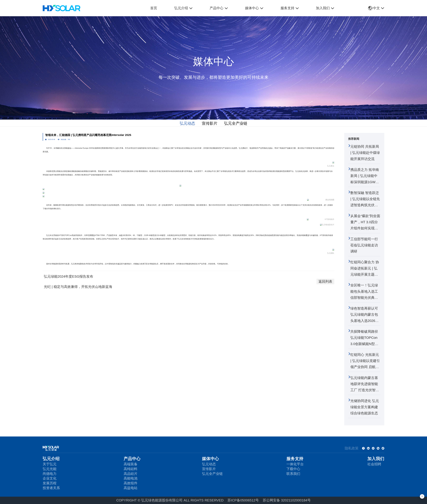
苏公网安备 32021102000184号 (287, 500)
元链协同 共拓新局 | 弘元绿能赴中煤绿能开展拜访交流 (365, 153)
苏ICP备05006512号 (243, 500)
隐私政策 (352, 448)
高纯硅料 (130, 469)
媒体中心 (210, 458)
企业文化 (49, 478)
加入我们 (375, 458)
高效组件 (130, 483)
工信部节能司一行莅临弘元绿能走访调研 (364, 245)
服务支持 (294, 458)
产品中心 (132, 458)
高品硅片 (130, 474)
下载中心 (293, 469)
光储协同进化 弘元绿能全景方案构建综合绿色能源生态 (364, 407)
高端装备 (130, 464)
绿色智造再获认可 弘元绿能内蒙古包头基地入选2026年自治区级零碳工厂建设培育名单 (364, 320)
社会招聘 (374, 464)
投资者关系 (51, 488)
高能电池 (130, 478)
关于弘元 (49, 464)
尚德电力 (49, 474)
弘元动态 (187, 123)
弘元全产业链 (235, 123)
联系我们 (293, 474)
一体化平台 (295, 464)
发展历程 (49, 483)
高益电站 (130, 488)
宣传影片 (209, 123)
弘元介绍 (51, 458)
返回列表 (325, 281)
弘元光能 (49, 469)
